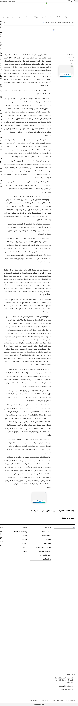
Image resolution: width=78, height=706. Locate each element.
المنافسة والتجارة (45, 551)
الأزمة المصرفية (46, 535)
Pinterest (71, 63)
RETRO (24, 543)
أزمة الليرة (47, 543)
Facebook (71, 58)
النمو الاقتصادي (45, 555)
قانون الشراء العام (43, 510)
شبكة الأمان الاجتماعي (43, 547)
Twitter (71, 60)
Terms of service (69, 700)
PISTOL (24, 551)
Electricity (68, 510)
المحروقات (54, 510)
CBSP (25, 547)
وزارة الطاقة (32, 510)
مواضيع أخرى (47, 559)
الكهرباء (61, 510)
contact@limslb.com (66, 686)
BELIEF (24, 539)
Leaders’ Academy (20, 531)
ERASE (25, 535)
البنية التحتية (46, 531)
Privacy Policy (34, 700)
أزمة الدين (47, 539)
